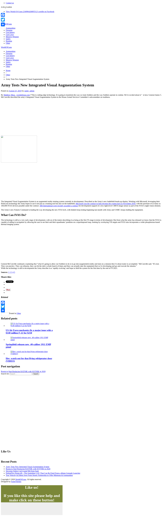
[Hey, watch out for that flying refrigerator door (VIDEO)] (31, 354)
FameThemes (16, 482)
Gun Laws (10, 35)
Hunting (9, 41)
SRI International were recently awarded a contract (59, 206)
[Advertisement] (82, 117)
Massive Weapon (12, 37)
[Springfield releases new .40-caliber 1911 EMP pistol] (31, 340)
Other (8, 43)
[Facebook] (82, 303)
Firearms (9, 30)
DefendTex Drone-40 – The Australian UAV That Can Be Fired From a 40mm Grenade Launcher (43, 473)
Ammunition (10, 28)
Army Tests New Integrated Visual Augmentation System (27, 467)
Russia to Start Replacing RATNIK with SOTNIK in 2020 (23, 371)
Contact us (10, 3)
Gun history (10, 32)
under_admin (29, 91)
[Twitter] (82, 306)
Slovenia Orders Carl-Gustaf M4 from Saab (22, 471)
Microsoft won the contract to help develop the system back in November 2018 (105, 204)
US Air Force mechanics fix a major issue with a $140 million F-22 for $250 (29, 331)
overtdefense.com (23, 95)
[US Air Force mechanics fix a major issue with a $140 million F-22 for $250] (31, 326)
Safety (8, 39)
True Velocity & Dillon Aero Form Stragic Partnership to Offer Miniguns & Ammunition (39, 475)
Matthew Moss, (10, 95)
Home (8, 70)
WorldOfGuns (6, 24)
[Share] (82, 310)
